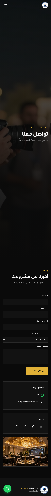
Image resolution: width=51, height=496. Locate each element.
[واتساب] (7, 489)
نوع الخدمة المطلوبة (40, 334)
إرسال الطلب (37, 371)
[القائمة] (5, 5)
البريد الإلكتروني (42, 321)
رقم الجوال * (43, 309)
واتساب (35, 395)
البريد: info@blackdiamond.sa (30, 402)
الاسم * (45, 296)
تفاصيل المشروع (41, 346)
